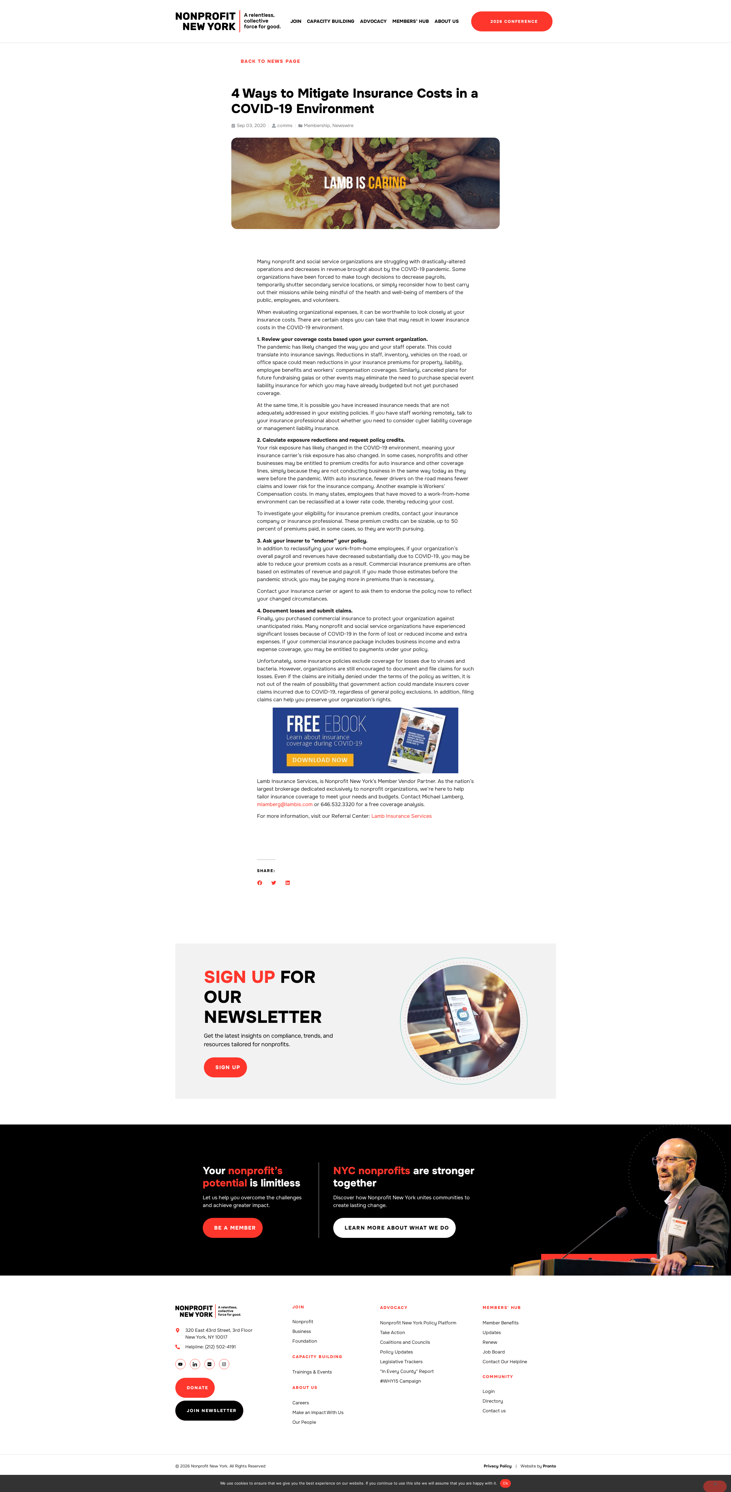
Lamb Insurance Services (401, 816)
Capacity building (330, 21)
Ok (505, 1483)
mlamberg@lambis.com (285, 804)
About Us (447, 21)
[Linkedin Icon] (195, 1364)
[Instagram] (224, 1364)
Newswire (343, 125)
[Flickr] (209, 1364)
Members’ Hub (410, 21)
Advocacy (373, 21)
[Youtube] (180, 1364)
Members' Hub (502, 1307)
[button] (259, 882)
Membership (317, 125)
